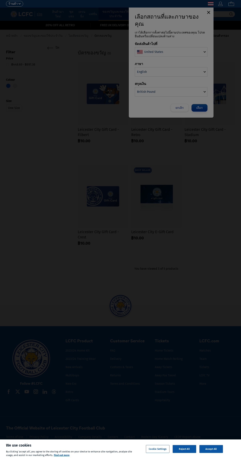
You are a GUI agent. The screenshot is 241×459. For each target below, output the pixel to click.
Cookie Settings (158, 449)
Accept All (211, 449)
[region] (120, 449)
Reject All (184, 449)
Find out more (61, 455)
